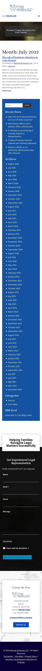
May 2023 (12, 304)
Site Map (19, 656)
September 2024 (15, 249)
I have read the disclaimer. (17, 548)
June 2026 (12, 171)
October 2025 (14, 199)
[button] (38, 16)
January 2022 (13, 358)
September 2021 (15, 370)
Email (6, 487)
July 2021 (12, 374)
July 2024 (12, 257)
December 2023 (15, 280)
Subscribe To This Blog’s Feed (18, 415)
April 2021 (12, 386)
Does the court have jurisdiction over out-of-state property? (22, 118)
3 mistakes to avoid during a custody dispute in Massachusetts (20, 133)
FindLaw (21, 662)
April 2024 (12, 269)
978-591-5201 (11, 16)
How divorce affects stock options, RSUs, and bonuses (20, 125)
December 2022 (15, 319)
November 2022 (15, 323)
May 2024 (12, 265)
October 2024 (14, 245)
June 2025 (12, 214)
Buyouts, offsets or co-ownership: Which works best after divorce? (21, 150)
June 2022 (12, 343)
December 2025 (15, 195)
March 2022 (13, 350)
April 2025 (12, 222)
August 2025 (13, 206)
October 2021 (14, 366)
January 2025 (13, 234)
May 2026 (12, 175)
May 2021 (12, 382)
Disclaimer (7, 541)
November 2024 (15, 241)
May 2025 (12, 218)
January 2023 (13, 315)
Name (5, 474)
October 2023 (14, 288)
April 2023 (12, 308)
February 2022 (14, 354)
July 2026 (12, 168)
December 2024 (15, 238)
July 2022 (12, 339)
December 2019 (15, 389)
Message (6, 511)
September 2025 (15, 203)
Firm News (12, 404)
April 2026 (12, 179)
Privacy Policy (31, 656)
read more (6, 90)
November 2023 (15, 284)
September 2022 (15, 331)
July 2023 (12, 296)
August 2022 (13, 335)
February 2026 (14, 187)
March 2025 (13, 226)
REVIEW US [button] (21, 625)
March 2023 (13, 311)
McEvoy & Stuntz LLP (23, 63)
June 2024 (12, 261)
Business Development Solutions (20, 659)
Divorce (11, 66)
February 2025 (14, 230)
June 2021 (12, 378)
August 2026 (13, 164)
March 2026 (13, 183)
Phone (5, 499)
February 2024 (14, 273)
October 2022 (14, 327)
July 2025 (12, 210)
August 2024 (13, 253)
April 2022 (12, 347)
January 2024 (13, 276)
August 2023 (13, 292)
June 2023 (12, 300)
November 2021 (15, 362)
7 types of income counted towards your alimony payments (22, 141)
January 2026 (13, 191)
